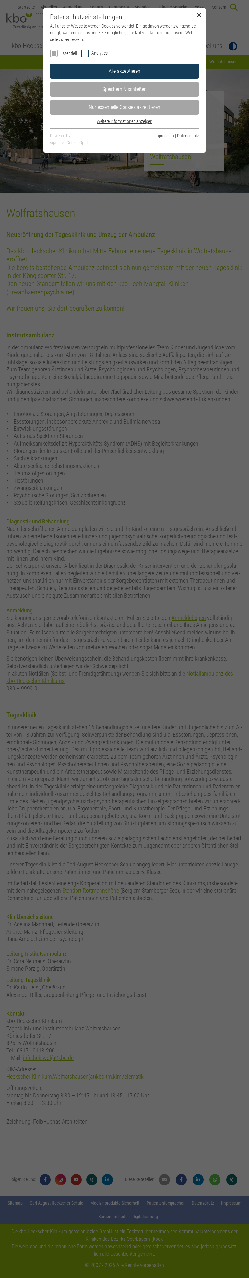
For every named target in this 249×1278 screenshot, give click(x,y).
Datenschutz (188, 135)
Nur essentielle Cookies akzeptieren (124, 107)
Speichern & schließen (124, 89)
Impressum (164, 135)
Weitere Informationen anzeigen (124, 121)
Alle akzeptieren (124, 71)
